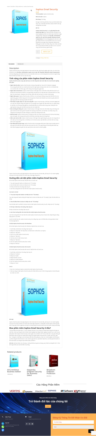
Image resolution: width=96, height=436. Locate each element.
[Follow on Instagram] (32, 423)
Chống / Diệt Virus (19, 6)
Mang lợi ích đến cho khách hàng (48, 397)
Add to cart (46, 52)
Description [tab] (11, 64)
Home (8, 6)
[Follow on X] (29, 423)
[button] (31, 10)
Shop (48, 406)
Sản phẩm (12, 6)
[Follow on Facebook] (26, 423)
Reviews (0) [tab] (20, 64)
